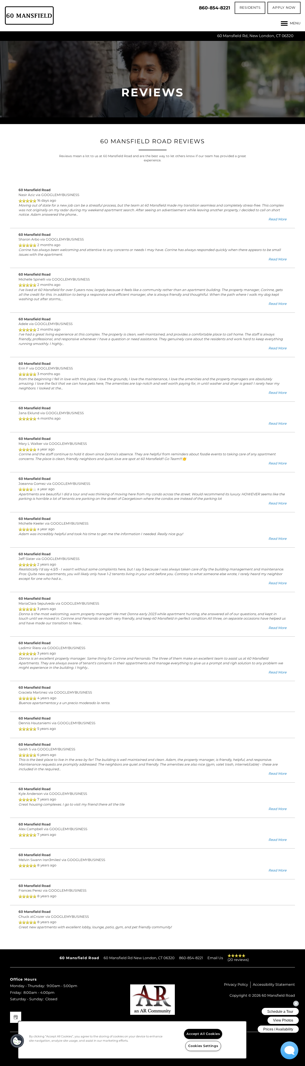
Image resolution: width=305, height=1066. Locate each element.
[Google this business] (15, 1017)
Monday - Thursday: (27, 986)
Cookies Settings (203, 1046)
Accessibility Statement (274, 985)
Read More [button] (277, 219)
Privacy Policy (236, 985)
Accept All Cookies (203, 1033)
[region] (132, 1040)
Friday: (16, 993)
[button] (250, 8)
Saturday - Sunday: (27, 999)
